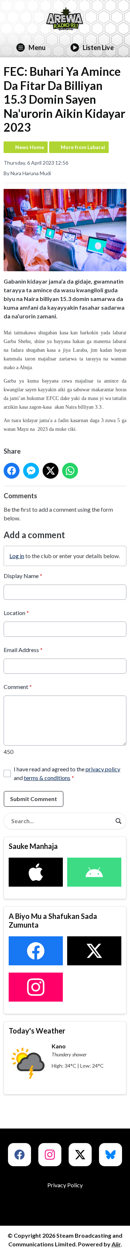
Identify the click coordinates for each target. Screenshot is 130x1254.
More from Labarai (83, 147)
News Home (29, 147)
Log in (16, 555)
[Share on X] (50, 471)
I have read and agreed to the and (67, 773)
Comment (18, 686)
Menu (37, 47)
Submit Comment (33, 798)
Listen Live (98, 47)
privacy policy (103, 769)
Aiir (116, 1244)
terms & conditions (47, 777)
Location (16, 612)
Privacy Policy (65, 1184)
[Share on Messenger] (31, 471)
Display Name (23, 575)
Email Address (23, 649)
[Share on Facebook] (12, 471)
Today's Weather (37, 1030)
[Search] (118, 821)
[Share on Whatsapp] (70, 471)
